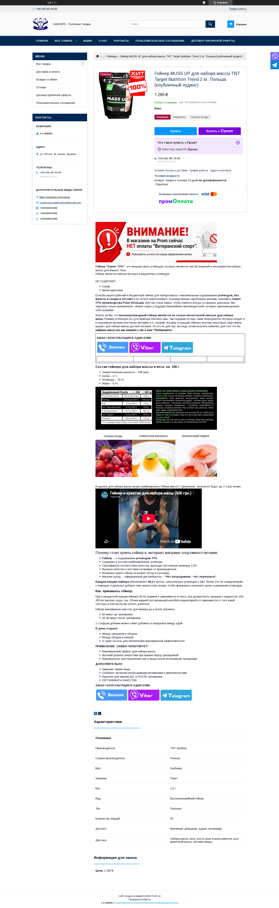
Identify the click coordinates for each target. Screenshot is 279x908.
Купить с (213, 131)
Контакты (121, 40)
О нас (103, 40)
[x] (99, 714)
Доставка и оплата (48, 71)
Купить (175, 131)
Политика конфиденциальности (161, 903)
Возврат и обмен (46, 79)
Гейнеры (112, 56)
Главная (42, 40)
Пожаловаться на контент (128, 903)
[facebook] (95, 714)
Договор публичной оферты (213, 40)
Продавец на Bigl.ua (139, 899)
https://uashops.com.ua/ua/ (54, 197)
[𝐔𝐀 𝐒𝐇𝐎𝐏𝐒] (40, 30)
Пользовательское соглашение (160, 40)
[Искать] (210, 24)
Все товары (63, 40)
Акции (87, 40)
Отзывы (41, 87)
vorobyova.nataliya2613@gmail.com (60, 202)
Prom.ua (156, 896)
